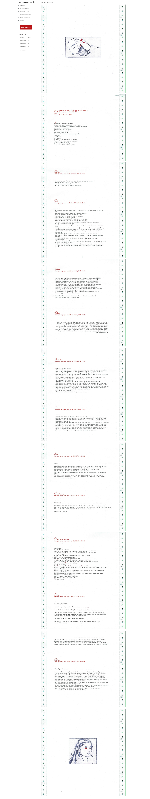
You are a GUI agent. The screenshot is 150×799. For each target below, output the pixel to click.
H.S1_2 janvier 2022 (25, 37)
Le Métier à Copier (25, 8)
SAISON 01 (23, 50)
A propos (22, 5)
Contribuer (26, 27)
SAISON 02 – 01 (24, 47)
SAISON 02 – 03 (24, 41)
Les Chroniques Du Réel (27, 2)
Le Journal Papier (24, 11)
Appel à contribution (25, 17)
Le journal (22, 34)
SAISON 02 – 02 (24, 44)
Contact (22, 20)
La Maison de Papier (25, 14)
